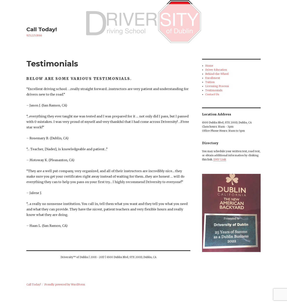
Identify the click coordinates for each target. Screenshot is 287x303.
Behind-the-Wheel (217, 74)
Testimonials (213, 90)
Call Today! (41, 29)
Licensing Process (217, 86)
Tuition (210, 82)
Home (209, 65)
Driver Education (216, 70)
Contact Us (212, 94)
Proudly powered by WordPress (64, 284)
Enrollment (212, 78)
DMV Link (219, 159)
